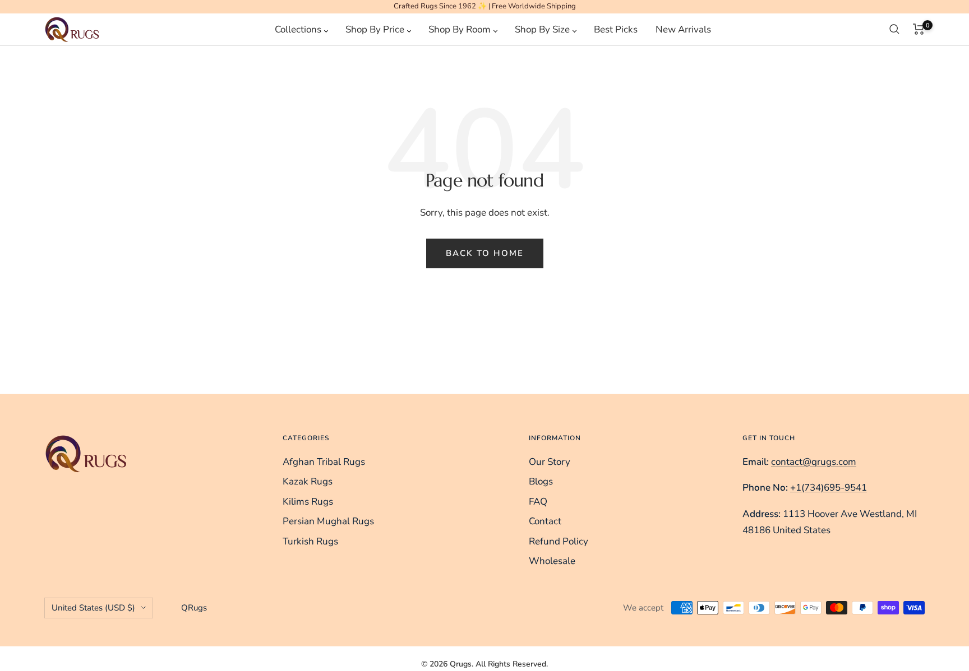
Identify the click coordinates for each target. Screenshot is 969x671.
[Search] (894, 29)
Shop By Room (460, 28)
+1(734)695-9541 (828, 487)
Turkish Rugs (310, 541)
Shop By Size (543, 28)
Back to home (485, 253)
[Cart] (919, 29)
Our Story (549, 461)
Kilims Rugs (308, 501)
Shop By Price (376, 28)
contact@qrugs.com (813, 461)
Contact (545, 521)
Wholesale (552, 560)
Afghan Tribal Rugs (324, 461)
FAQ (538, 501)
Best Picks (616, 28)
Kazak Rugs (308, 481)
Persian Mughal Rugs (328, 521)
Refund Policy (558, 541)
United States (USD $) (93, 607)
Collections (299, 28)
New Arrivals (683, 28)
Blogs (541, 481)
